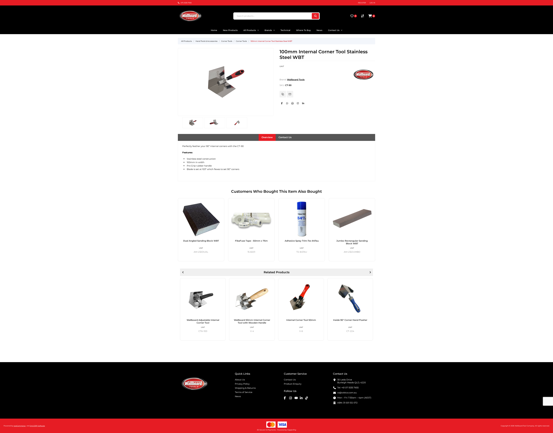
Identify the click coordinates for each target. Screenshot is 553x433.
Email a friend (290, 94)
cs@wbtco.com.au (347, 392)
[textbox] (272, 16)
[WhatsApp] (287, 103)
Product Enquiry (292, 383)
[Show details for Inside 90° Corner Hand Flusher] (350, 298)
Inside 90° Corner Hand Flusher (350, 320)
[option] (193, 122)
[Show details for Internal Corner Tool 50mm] (301, 298)
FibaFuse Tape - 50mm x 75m (251, 240)
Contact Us (285, 137)
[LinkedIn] (303, 103)
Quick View (221, 202)
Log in (372, 3)
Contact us (290, 379)
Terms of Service (243, 392)
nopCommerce (20, 426)
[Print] (292, 103)
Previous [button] (183, 272)
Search (315, 16)
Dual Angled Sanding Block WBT (201, 240)
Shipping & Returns (245, 388)
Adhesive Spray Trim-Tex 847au (302, 240)
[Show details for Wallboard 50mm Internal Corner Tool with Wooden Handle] (252, 298)
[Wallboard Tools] (363, 79)
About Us (240, 379)
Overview (267, 137)
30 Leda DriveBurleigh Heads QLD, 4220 (351, 381)
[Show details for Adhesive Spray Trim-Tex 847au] (302, 219)
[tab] (267, 137)
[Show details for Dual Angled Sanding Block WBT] (201, 219)
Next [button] (370, 272)
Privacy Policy (242, 383)
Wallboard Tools (296, 79)
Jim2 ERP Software (37, 426)
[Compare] (362, 16)
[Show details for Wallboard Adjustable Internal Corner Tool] (203, 298)
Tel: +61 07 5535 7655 (348, 387)
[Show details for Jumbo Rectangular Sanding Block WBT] (352, 219)
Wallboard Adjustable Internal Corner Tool (203, 321)
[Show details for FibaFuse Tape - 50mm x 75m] (251, 219)
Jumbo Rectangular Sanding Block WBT (352, 242)
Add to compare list (283, 94)
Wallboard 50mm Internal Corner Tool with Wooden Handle (252, 321)
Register (362, 3)
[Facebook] (282, 103)
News (238, 396)
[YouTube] (297, 398)
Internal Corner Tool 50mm (301, 320)
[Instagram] (298, 103)
